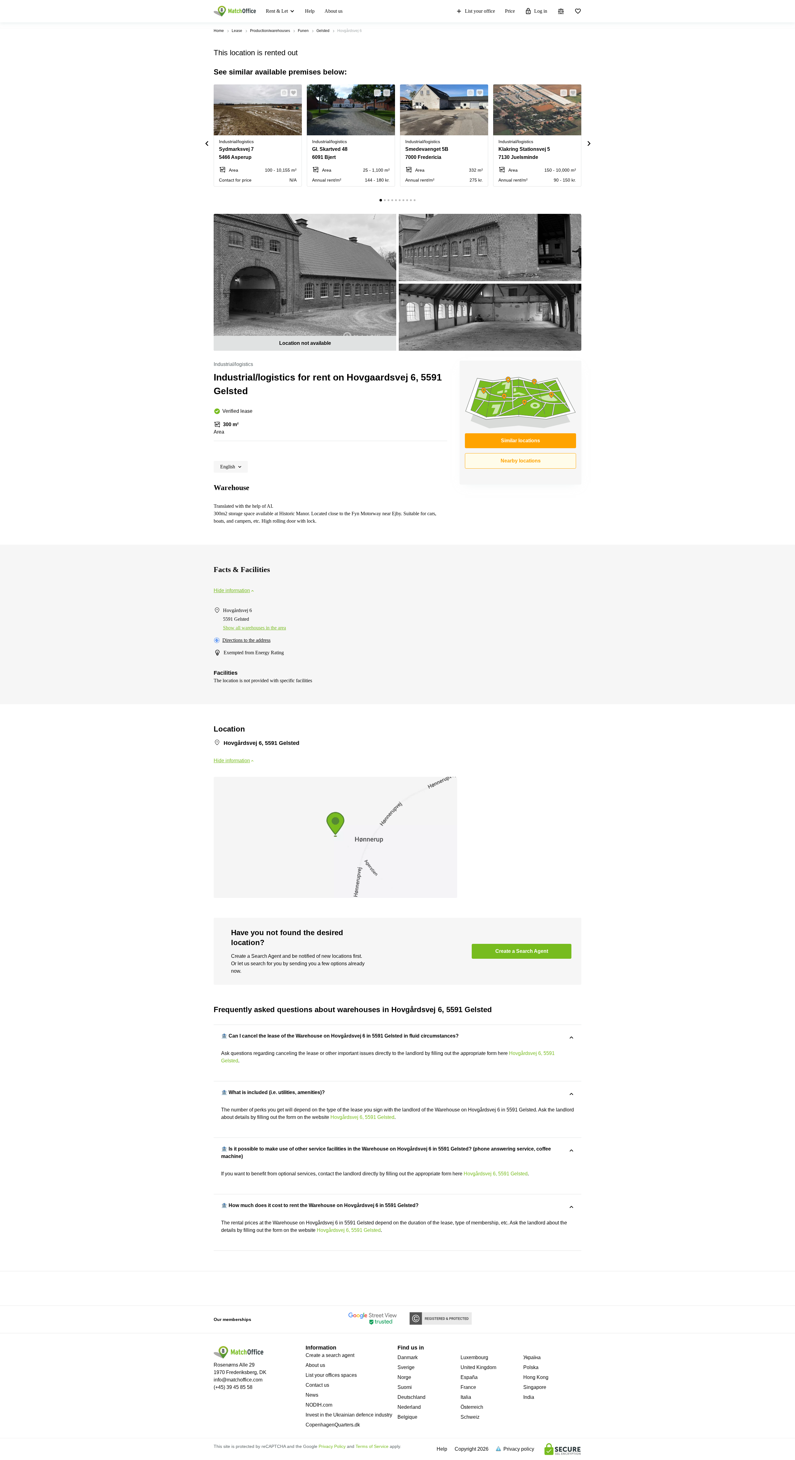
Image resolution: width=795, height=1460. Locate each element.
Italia (466, 1397)
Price (510, 11)
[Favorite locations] (578, 11)
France (468, 1387)
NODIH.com (319, 1405)
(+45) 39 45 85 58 (233, 1387)
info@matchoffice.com (238, 1379)
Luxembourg (474, 1357)
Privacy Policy (332, 1446)
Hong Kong (535, 1377)
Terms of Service (372, 1446)
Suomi (405, 1387)
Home (219, 31)
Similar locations (520, 440)
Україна (532, 1357)
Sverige (406, 1367)
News (312, 1395)
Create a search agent (330, 1355)
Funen (303, 31)
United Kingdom (478, 1367)
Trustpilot (223, 1287)
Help (310, 11)
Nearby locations (521, 460)
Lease (237, 31)
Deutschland (411, 1397)
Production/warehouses (270, 31)
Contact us (317, 1385)
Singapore (534, 1387)
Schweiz (470, 1417)
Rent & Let (277, 11)
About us (334, 11)
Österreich (472, 1407)
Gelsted (322, 31)
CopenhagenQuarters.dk (333, 1424)
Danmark (408, 1357)
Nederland (409, 1407)
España (469, 1377)
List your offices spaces (331, 1375)
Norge (404, 1377)
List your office (480, 11)
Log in (540, 11)
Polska (530, 1367)
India (528, 1397)
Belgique (407, 1417)
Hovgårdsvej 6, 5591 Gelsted (362, 1117)
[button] (282, 92)
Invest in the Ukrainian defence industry (349, 1414)
